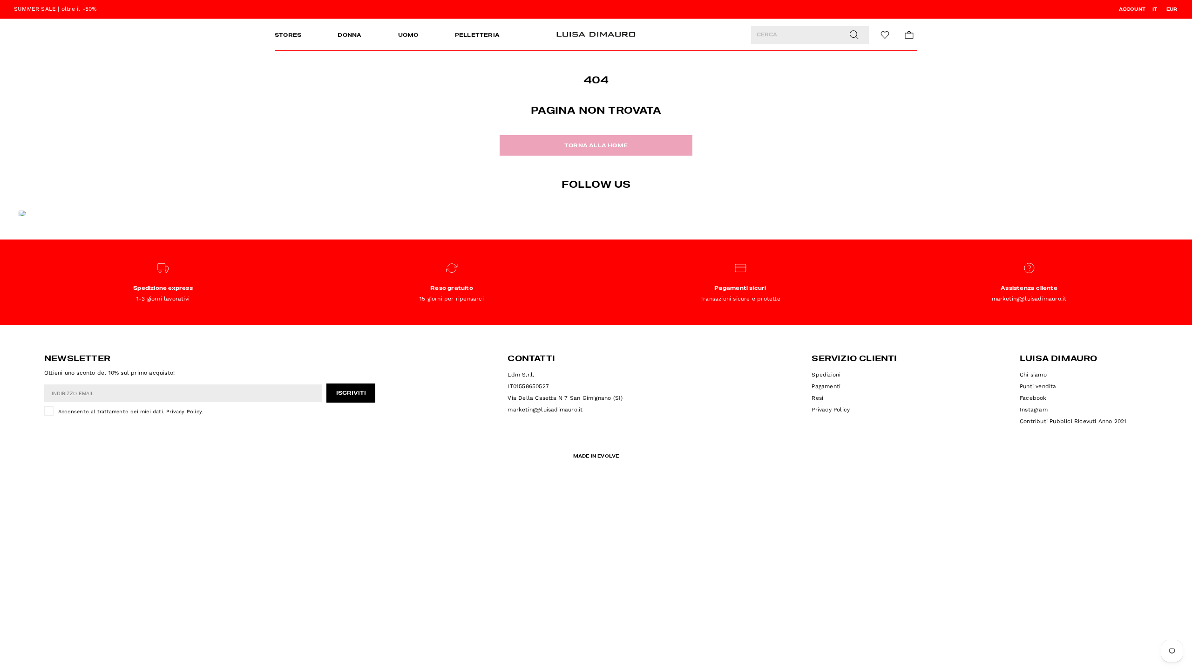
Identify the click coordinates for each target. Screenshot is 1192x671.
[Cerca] (854, 35)
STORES (288, 35)
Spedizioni (826, 374)
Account (1132, 9)
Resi (817, 398)
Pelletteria (477, 35)
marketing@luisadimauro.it (545, 409)
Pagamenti (826, 386)
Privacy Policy (184, 412)
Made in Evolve (596, 456)
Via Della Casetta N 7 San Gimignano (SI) (565, 398)
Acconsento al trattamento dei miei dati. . (130, 412)
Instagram (1034, 409)
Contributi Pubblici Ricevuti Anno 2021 (1073, 421)
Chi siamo (1033, 374)
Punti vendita (1038, 386)
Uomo (408, 35)
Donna (349, 35)
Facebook (1033, 398)
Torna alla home (596, 146)
